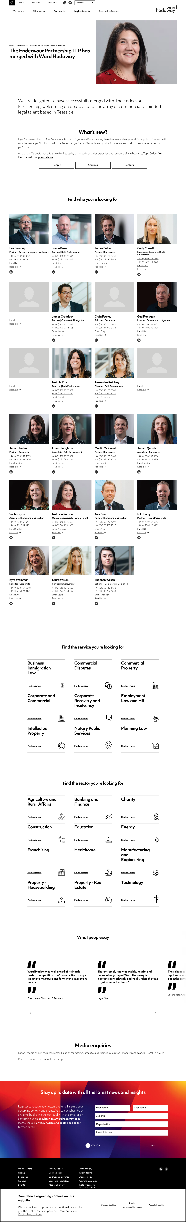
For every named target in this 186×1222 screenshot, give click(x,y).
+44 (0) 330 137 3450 (105, 588)
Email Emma (58, 463)
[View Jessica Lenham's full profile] (29, 429)
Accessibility (52, 2)
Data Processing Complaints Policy (88, 1187)
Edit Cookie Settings (59, 1177)
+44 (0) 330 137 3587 (62, 390)
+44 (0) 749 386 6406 (148, 328)
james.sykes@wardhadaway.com (120, 1053)
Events (21, 1185)
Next (155, 1012)
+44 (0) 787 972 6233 (105, 591)
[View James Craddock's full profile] (71, 297)
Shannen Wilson (105, 580)
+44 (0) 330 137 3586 (105, 390)
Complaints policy (88, 1181)
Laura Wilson (60, 580)
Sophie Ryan (17, 514)
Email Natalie (58, 397)
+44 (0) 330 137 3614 (148, 456)
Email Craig (100, 331)
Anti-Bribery (85, 1169)
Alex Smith (101, 514)
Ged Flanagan (146, 317)
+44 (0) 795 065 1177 (62, 459)
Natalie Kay (59, 382)
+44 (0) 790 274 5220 (62, 394)
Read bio (13, 267)
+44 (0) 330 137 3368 (62, 522)
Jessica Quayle (146, 448)
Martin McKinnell (105, 448)
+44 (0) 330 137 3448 (62, 324)
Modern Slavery (57, 1185)
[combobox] (85, 3)
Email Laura (57, 595)
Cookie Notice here (30, 1215)
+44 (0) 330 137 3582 (62, 456)
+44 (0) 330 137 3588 (148, 259)
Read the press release (31, 1059)
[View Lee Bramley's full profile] (29, 229)
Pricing (21, 1173)
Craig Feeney (103, 317)
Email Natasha (59, 529)
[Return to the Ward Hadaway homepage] (166, 9)
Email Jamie (58, 263)
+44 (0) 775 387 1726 (20, 459)
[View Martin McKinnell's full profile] (114, 429)
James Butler (103, 248)
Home (11, 45)
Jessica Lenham (19, 448)
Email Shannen (102, 595)
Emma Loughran (62, 448)
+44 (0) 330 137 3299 (105, 522)
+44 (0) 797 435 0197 (62, 591)
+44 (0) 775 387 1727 (105, 525)
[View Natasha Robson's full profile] (71, 495)
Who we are (18, 11)
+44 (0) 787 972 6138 (105, 328)
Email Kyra (14, 595)
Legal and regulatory (59, 1181)
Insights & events (82, 11)
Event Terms (85, 1173)
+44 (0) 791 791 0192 (20, 525)
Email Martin (101, 463)
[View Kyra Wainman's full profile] (29, 560)
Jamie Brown (60, 248)
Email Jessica (15, 463)
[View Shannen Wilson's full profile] (114, 560)
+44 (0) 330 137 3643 (148, 522)
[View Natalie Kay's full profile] (71, 363)
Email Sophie (15, 529)
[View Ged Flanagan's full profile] (157, 297)
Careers (22, 1181)
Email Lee (14, 263)
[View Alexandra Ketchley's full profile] (114, 363)
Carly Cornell (145, 248)
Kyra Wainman (18, 580)
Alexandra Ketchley (107, 382)
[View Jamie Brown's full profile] (71, 229)
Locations (23, 1177)
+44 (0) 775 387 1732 (20, 259)
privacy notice (45, 1123)
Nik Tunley (144, 514)
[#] (12, 2)
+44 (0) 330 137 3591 (62, 256)
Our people (59, 11)
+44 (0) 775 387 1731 (105, 394)
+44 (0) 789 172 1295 (105, 459)
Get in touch (35, 2)
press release (45, 157)
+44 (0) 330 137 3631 (105, 256)
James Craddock (62, 317)
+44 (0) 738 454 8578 (148, 262)
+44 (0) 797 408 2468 (62, 259)
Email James (101, 263)
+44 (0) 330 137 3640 (105, 456)
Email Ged (142, 331)
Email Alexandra (102, 397)
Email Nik (141, 529)
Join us (21, 2)
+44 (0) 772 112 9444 (105, 259)
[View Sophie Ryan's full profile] (29, 495)
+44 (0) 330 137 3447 (20, 522)
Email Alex (100, 529)
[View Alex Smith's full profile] (114, 495)
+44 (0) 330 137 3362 (20, 256)
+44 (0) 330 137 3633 (20, 456)
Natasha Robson (62, 514)
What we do (39, 11)
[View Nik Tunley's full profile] (157, 495)
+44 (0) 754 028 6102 (148, 525)
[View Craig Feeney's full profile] (114, 297)
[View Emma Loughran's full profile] (71, 429)
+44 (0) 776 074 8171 (20, 591)
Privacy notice (56, 1169)
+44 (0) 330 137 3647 (105, 324)
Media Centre (25, 1169)
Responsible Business (109, 11)
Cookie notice (56, 1173)
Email (12, 320)
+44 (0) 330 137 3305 (148, 324)
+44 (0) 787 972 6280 (148, 459)
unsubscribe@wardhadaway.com (59, 1119)
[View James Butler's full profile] (114, 229)
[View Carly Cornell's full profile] (157, 229)
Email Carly (142, 266)
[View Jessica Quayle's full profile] (157, 429)
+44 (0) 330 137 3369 (62, 588)
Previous (30, 1012)
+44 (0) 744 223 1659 (62, 525)
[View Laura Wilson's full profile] (71, 560)
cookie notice (67, 1123)
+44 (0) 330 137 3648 (20, 588)
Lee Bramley (17, 248)
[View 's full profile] (29, 297)
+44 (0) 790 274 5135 (62, 328)
